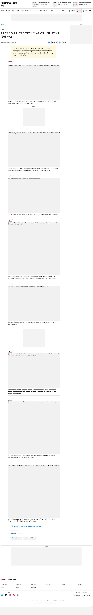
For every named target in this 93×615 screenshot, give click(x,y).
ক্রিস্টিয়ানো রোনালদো (16, 538)
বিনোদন (35, 10)
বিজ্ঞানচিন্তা (33, 585)
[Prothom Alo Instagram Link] (10, 595)
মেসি (26, 538)
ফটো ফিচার (32, 538)
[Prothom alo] (11, 4)
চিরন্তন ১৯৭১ (79, 585)
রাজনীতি (14, 10)
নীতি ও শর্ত (49, 601)
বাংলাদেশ (8, 10)
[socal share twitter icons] (51, 43)
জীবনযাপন (46, 10)
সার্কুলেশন (42, 601)
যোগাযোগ (55, 601)
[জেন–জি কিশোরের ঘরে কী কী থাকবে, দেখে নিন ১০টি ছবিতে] (55, 4)
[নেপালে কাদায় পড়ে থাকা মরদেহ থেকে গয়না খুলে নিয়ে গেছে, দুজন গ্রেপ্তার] (34, 4)
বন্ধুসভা (63, 585)
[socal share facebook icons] (49, 43)
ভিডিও (51, 10)
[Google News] (17, 595)
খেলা (31, 10)
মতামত (26, 10)
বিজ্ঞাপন (36, 601)
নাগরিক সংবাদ (4, 585)
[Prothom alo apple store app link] (87, 595)
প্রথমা (17, 587)
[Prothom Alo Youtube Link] (14, 595)
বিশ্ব (18, 10)
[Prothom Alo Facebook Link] (3, 595)
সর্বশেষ (2, 10)
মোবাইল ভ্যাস (34, 587)
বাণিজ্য (22, 10)
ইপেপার (2, 587)
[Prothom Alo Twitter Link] (7, 595)
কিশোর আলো (19, 585)
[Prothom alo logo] (8, 580)
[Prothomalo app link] (76, 595)
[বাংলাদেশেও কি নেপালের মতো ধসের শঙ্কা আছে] (75, 4)
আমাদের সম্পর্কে (29, 601)
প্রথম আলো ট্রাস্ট (49, 585)
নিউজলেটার (62, 601)
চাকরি (40, 10)
